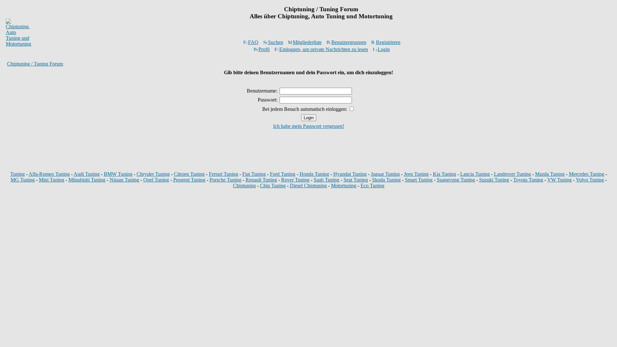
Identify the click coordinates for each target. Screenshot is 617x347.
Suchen (275, 42)
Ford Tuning (282, 174)
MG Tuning (23, 179)
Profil (264, 49)
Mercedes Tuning (586, 174)
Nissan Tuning (124, 179)
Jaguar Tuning (385, 174)
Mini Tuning (51, 179)
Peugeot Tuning (189, 179)
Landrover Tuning (512, 174)
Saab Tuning (326, 179)
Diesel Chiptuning (308, 185)
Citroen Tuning (189, 174)
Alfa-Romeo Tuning (49, 174)
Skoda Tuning (386, 179)
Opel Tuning (156, 179)
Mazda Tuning (550, 174)
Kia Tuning (444, 174)
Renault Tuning (261, 179)
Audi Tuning (87, 174)
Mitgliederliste (307, 42)
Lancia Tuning (475, 174)
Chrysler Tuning (153, 174)
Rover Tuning (295, 179)
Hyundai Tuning (350, 174)
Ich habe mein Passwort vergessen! (308, 126)
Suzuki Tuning (494, 179)
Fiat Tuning (254, 174)
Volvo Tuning (590, 179)
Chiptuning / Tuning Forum (35, 64)
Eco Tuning (372, 185)
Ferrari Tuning (223, 174)
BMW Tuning (118, 174)
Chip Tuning (273, 185)
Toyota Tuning (528, 179)
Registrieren (388, 42)
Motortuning (343, 185)
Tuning (17, 174)
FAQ (253, 42)
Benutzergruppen (348, 42)
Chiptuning (244, 185)
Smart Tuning (419, 179)
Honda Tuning (314, 174)
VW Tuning (559, 179)
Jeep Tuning (416, 174)
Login (384, 49)
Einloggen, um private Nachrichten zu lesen (323, 49)
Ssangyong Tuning (456, 179)
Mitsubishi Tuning (86, 179)
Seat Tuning (356, 179)
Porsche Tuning (225, 179)
